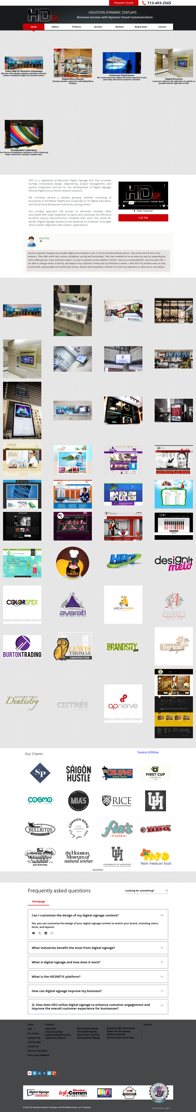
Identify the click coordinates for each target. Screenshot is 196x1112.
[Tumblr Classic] (44, 1073)
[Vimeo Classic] (34, 1073)
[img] (40, 773)
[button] (33, 933)
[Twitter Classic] (49, 1073)
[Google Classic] (54, 1073)
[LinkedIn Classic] (39, 1073)
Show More (98, 869)
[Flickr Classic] (30, 1073)
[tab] (38, 901)
